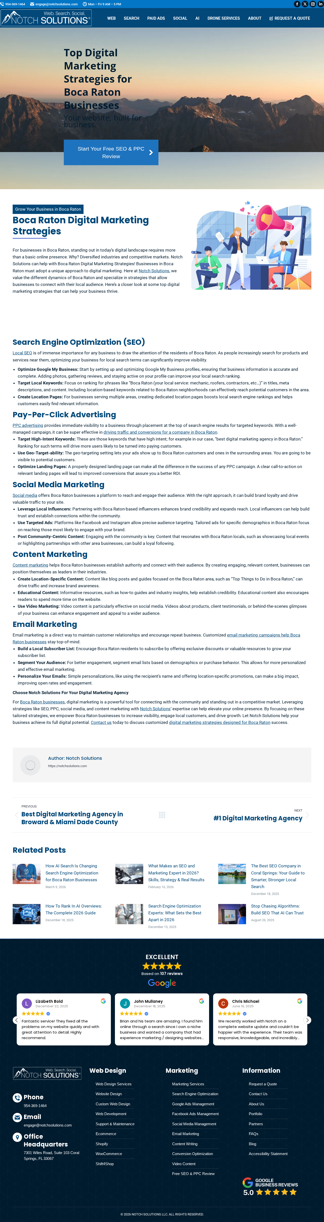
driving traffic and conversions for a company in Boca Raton (160, 432)
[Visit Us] (53, 1148)
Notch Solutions (154, 270)
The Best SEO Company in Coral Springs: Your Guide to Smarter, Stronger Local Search (278, 876)
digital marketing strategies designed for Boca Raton (219, 722)
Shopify (102, 1144)
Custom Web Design (113, 1104)
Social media (25, 495)
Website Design (109, 1094)
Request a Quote (263, 1084)
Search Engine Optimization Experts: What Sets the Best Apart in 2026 (174, 912)
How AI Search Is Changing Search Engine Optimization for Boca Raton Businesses (72, 872)
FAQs (253, 1134)
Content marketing (30, 565)
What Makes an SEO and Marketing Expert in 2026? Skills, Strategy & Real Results (176, 872)
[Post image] (26, 874)
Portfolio (255, 1114)
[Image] (270, 1186)
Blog (252, 1144)
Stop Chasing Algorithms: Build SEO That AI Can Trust (277, 909)
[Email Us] (53, 1123)
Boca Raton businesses (42, 701)
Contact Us (258, 1094)
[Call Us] (53, 1103)
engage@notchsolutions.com (56, 4)
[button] (307, 1020)
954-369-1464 (15, 4)
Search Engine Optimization (195, 1094)
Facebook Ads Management (195, 1114)
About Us (256, 1104)
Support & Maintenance (115, 1124)
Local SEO (22, 352)
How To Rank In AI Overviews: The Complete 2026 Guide (74, 909)
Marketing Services (188, 1084)
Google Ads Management (193, 1104)
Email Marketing (185, 1134)
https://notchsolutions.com (67, 766)
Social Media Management (194, 1124)
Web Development (111, 1114)
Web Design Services (114, 1084)
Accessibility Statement (268, 1154)
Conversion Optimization (192, 1154)
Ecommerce (106, 1134)
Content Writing (184, 1144)
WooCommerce (109, 1154)
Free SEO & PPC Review (193, 1173)
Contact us (101, 722)
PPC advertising (28, 425)
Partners (256, 1124)
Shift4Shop (105, 1164)
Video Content (183, 1164)
